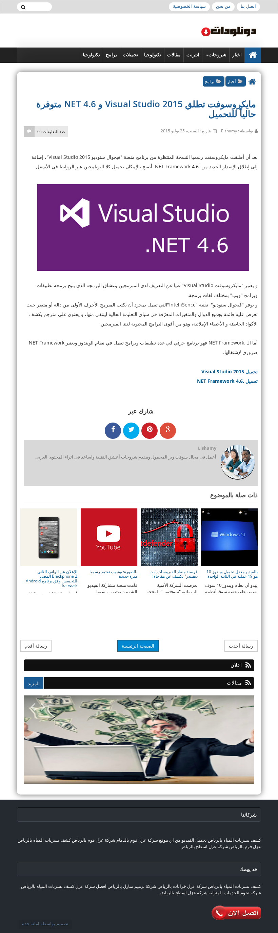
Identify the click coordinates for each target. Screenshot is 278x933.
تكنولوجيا (152, 54)
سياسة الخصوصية (189, 6)
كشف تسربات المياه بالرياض (234, 840)
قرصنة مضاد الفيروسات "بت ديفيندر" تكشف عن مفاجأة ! (174, 574)
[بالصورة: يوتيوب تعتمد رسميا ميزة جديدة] (108, 537)
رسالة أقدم (36, 645)
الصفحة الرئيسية (138, 645)
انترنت (192, 54)
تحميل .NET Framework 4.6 (227, 381)
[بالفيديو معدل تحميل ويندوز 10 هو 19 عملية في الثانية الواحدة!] (229, 537)
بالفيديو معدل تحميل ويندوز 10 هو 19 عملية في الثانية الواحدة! (232, 574)
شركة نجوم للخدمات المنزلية (235, 893)
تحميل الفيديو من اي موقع (183, 840)
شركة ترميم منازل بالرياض (131, 886)
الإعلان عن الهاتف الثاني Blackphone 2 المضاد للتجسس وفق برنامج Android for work (51, 578)
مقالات (174, 54)
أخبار (231, 81)
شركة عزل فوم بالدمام (137, 840)
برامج (111, 54)
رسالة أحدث (241, 645)
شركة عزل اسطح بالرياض (204, 846)
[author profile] (237, 463)
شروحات (217, 54)
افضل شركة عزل (90, 886)
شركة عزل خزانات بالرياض (182, 886)
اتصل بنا (248, 6)
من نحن (223, 6)
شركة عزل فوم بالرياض (93, 840)
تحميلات (130, 54)
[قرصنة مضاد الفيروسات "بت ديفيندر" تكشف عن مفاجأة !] (169, 537)
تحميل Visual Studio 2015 (229, 371)
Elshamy (207, 448)
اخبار (237, 54)
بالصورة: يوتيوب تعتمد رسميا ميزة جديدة (113, 574)
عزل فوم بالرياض (245, 846)
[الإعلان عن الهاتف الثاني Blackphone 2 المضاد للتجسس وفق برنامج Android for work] (48, 537)
